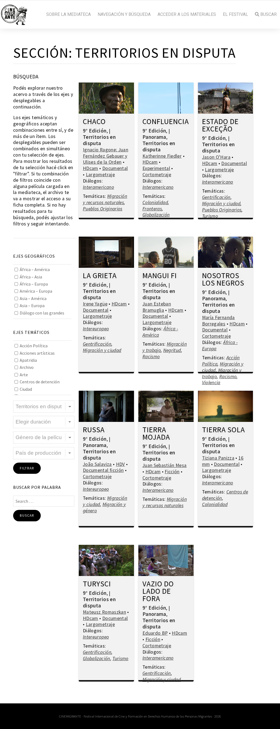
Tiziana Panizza (218, 458)
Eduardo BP (155, 633)
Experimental (156, 168)
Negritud (172, 350)
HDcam (90, 168)
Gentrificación (216, 197)
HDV (120, 464)
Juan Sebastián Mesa (164, 465)
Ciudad (26, 389)
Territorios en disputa (99, 140)
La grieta (100, 276)
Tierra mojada (156, 434)
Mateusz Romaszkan (104, 612)
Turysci (97, 584)
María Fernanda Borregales (218, 320)
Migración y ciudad (221, 204)
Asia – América (33, 298)
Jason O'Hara (216, 157)
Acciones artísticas (37, 353)
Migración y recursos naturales (105, 199)
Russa (94, 430)
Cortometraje (156, 175)
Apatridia (28, 360)
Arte (24, 374)
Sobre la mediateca (68, 14)
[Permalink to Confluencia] (166, 98)
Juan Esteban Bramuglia (156, 307)
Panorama (154, 137)
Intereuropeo (96, 329)
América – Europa (36, 291)
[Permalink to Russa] (106, 406)
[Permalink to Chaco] (106, 98)
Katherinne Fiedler (162, 156)
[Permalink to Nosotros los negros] (225, 252)
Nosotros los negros (223, 279)
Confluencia (165, 122)
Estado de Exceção (220, 125)
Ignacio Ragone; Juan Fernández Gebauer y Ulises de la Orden (105, 156)
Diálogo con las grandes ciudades (39, 316)
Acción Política (34, 345)
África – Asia (31, 277)
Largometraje (100, 175)
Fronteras (152, 209)
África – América (35, 269)
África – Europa (34, 284)
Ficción (172, 472)
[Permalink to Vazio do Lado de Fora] (166, 560)
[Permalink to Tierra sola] (225, 406)
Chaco (94, 122)
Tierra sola (223, 430)
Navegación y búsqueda (124, 14)
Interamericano (98, 187)
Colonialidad (155, 202)
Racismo (151, 357)
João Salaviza (97, 464)
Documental (115, 168)
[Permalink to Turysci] (106, 560)
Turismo (210, 216)
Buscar (268, 14)
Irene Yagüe (95, 304)
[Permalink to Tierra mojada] (166, 406)
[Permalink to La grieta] (106, 252)
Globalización (156, 215)
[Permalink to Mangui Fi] (166, 252)
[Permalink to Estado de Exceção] (225, 98)
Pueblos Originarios (102, 209)
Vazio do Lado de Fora (158, 591)
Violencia (211, 383)
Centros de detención (40, 381)
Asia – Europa (32, 305)
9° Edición (95, 130)
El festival (235, 14)
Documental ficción (103, 470)
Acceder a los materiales (187, 14)
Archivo (27, 367)
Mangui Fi (159, 276)
